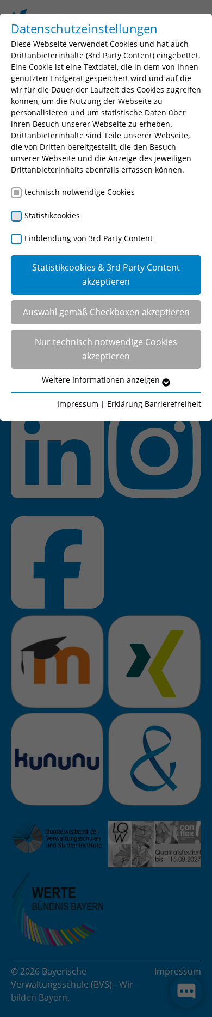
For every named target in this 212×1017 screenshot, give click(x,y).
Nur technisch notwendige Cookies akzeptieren (106, 349)
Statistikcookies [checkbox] (52, 215)
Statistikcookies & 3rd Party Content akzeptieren (106, 274)
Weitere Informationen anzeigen (102, 380)
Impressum (77, 404)
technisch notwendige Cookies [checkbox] (79, 192)
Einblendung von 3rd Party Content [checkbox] (88, 238)
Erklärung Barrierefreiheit (154, 404)
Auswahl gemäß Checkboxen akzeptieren (106, 312)
